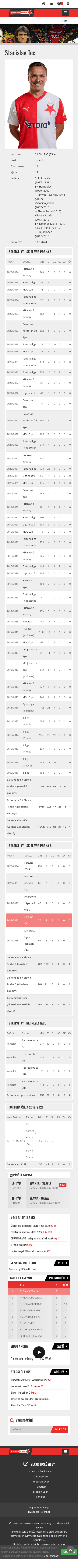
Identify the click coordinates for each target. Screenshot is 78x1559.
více (61, 1263)
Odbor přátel (41, 1476)
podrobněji (57, 1278)
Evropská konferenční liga (30, 330)
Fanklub (40, 1496)
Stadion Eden (40, 1491)
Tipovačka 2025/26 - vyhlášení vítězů (29, 1380)
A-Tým (16, 1183)
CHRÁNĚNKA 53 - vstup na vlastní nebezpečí (32, 1238)
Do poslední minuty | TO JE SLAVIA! (31, 1358)
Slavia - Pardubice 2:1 (21, 1392)
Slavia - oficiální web (40, 1471)
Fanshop (41, 1486)
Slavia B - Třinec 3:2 (20, 1405)
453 (48, 1251)
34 (48, 1399)
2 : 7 (36, 1141)
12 (34, 1405)
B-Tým (16, 1198)
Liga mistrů (29, 393)
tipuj (62, 1184)
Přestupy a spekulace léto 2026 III (27, 1232)
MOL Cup (28, 289)
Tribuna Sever (41, 1481)
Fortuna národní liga (29, 883)
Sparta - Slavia (40, 1183)
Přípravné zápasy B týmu (30, 903)
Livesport (33, 1511)
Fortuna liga (29, 282)
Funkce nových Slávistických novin (27, 1251)
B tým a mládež (18, 1245)
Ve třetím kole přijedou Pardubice (27, 1399)
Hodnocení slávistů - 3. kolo (24, 1386)
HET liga (27, 621)
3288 (49, 1232)
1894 (55, 1225)
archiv (59, 1372)
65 (41, 1386)
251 (36, 1392)
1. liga (26, 772)
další (60, 1346)
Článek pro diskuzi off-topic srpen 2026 (30, 1225)
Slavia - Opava (39, 1198)
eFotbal (45, 1511)
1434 (31, 1244)
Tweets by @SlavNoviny (22, 1269)
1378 (59, 1238)
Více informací (51, 1556)
